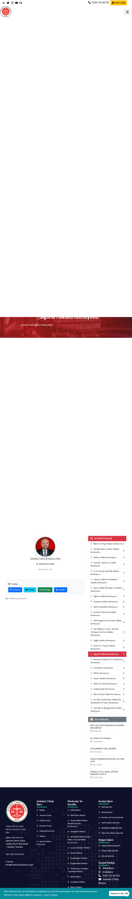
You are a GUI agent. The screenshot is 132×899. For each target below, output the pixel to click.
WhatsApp (46, 590)
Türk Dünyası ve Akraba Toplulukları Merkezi (78, 870)
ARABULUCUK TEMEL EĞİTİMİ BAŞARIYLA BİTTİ (104, 773)
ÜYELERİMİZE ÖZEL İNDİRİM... (103, 748)
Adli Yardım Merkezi (78, 815)
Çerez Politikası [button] (50, 895)
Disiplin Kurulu (44, 820)
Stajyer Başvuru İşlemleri (110, 845)
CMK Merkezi (75, 810)
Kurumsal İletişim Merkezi (80, 848)
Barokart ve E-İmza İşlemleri (112, 817)
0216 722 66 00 (100, 2)
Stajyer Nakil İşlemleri (109, 851)
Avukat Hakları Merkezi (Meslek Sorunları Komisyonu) (78, 823)
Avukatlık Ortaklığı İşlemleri (111, 828)
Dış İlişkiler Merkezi (77, 882)
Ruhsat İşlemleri (107, 856)
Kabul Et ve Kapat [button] (119, 893)
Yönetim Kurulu (45, 815)
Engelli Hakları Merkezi (78, 863)
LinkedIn (61, 590)
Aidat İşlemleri (107, 812)
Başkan (42, 810)
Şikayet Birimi (75, 876)
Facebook (16, 590)
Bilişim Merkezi (76, 887)
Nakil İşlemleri (106, 807)
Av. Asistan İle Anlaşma (100, 738)
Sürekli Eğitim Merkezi (78, 858)
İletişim (42, 836)
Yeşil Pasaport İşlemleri (110, 823)
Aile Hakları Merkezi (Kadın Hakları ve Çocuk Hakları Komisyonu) (79, 840)
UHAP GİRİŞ (119, 3)
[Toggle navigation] (128, 12)
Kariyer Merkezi (76, 853)
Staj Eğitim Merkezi (77, 831)
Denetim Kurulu (45, 826)
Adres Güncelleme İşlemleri (112, 833)
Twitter (31, 590)
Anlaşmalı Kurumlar (46, 831)
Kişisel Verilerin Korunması (44, 842)
